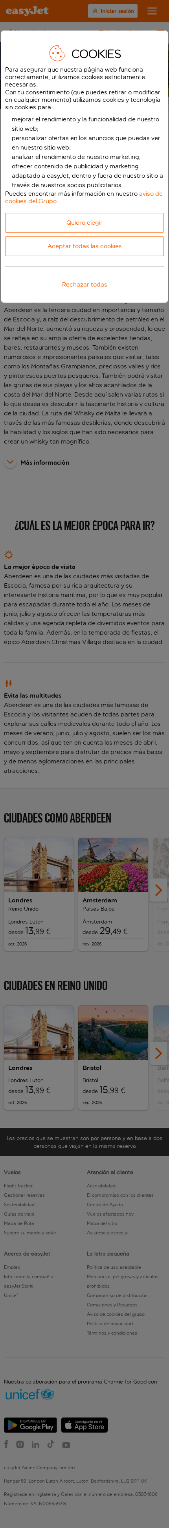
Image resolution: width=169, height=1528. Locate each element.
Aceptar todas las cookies (85, 246)
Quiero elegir (84, 222)
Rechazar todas (84, 284)
